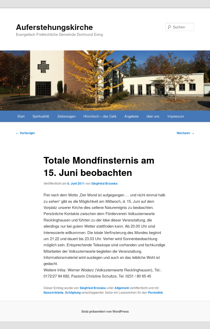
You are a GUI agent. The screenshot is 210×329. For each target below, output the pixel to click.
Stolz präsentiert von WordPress (105, 311)
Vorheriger (25, 133)
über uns (152, 116)
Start (21, 116)
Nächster (185, 133)
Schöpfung (73, 292)
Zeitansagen (66, 116)
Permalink (155, 292)
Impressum (175, 116)
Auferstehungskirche (54, 26)
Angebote (131, 116)
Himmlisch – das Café (99, 116)
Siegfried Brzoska (104, 183)
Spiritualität (41, 116)
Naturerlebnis (54, 292)
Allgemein (121, 287)
